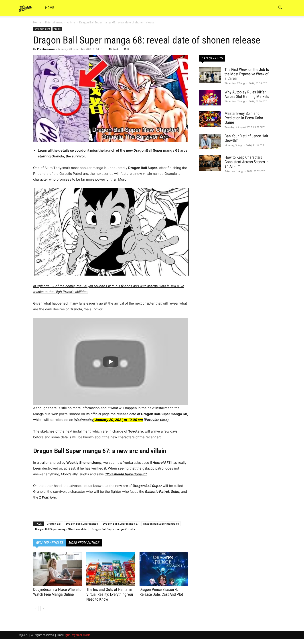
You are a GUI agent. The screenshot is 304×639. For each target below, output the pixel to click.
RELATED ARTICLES (49, 542)
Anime (71, 22)
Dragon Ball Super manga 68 (161, 523)
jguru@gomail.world (78, 635)
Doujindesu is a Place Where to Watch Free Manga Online (57, 592)
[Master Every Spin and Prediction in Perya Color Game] (210, 119)
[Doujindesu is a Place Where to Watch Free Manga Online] (57, 569)
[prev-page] (36, 608)
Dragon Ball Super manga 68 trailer (113, 529)
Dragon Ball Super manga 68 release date (61, 529)
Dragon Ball (54, 523)
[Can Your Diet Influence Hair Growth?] (210, 141)
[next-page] (43, 608)
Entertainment (54, 22)
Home (49, 8)
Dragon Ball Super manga (82, 523)
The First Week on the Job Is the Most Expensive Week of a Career (247, 74)
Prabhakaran (46, 49)
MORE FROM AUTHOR (83, 542)
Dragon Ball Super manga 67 (120, 523)
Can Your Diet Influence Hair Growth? (246, 138)
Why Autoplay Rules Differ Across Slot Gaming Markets (247, 94)
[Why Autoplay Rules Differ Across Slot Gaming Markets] (210, 97)
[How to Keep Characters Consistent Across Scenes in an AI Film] (210, 163)
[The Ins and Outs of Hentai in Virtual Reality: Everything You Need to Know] (110, 569)
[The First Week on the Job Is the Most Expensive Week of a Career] (210, 75)
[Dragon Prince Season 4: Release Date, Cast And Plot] (164, 569)
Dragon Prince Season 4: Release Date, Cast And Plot (161, 592)
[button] (280, 8)
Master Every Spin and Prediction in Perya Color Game (244, 118)
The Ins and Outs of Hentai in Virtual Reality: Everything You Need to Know (109, 594)
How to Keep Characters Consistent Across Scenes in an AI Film (247, 162)
